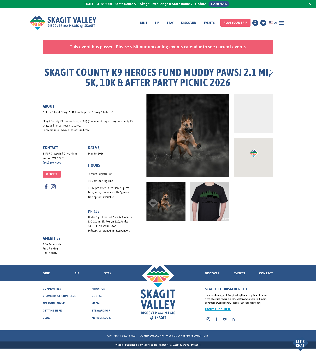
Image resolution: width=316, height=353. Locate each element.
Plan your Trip (235, 22)
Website (51, 174)
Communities (52, 288)
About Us (98, 288)
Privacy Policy (171, 335)
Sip (157, 22)
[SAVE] (270, 72)
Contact (266, 273)
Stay (170, 22)
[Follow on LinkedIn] (233, 319)
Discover (188, 22)
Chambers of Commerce (59, 295)
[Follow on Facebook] (216, 319)
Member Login (101, 317)
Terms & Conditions (196, 335)
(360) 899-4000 (52, 162)
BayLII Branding (148, 345)
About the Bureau (218, 309)
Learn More (219, 3)
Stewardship (101, 310)
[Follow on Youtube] (224, 319)
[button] (300, 341)
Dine (143, 22)
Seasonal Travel (54, 303)
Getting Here (52, 310)
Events (209, 22)
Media (96, 303)
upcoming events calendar (175, 46)
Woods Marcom (191, 345)
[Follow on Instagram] (208, 319)
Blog (46, 317)
